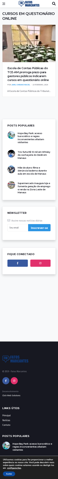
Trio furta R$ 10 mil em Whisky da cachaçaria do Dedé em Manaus (34, 155)
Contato (6, 424)
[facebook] (17, 263)
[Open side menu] (3, 3)
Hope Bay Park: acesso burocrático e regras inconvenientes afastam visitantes (31, 138)
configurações (14, 468)
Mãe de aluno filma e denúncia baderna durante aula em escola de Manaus (32, 170)
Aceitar (9, 474)
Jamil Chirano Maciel (20, 84)
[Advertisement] (29, 311)
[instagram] (40, 263)
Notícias (6, 420)
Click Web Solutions (11, 395)
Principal (6, 415)
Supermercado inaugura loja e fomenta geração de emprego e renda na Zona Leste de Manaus (34, 188)
